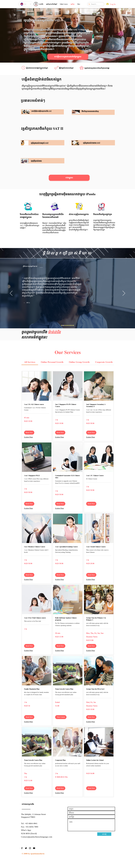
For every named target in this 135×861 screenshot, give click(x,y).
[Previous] (11, 293)
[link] (29, 362)
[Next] (124, 293)
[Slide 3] (67, 325)
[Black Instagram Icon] (30, 848)
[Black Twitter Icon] (26, 848)
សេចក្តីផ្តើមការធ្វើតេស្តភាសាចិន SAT (41, 111)
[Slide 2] (66, 325)
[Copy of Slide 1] (61, 325)
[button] (29, 433)
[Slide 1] (64, 325)
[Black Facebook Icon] (22, 848)
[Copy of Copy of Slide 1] (63, 325)
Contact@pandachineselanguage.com (36, 837)
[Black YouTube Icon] (34, 848)
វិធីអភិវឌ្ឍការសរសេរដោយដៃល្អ (90, 111)
